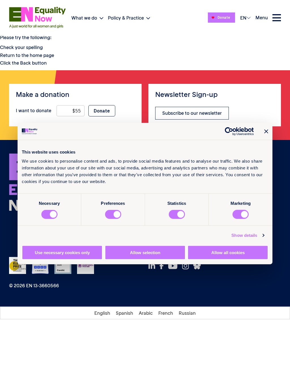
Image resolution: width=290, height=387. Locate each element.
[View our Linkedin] (153, 266)
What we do (84, 18)
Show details (244, 235)
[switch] (113, 214)
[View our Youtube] (174, 265)
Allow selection (145, 252)
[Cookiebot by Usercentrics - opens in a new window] (229, 131)
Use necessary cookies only (62, 252)
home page (42, 55)
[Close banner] (266, 131)
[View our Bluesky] (198, 266)
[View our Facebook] (163, 265)
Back (25, 63)
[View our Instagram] (187, 266)
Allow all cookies (228, 252)
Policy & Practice (126, 18)
